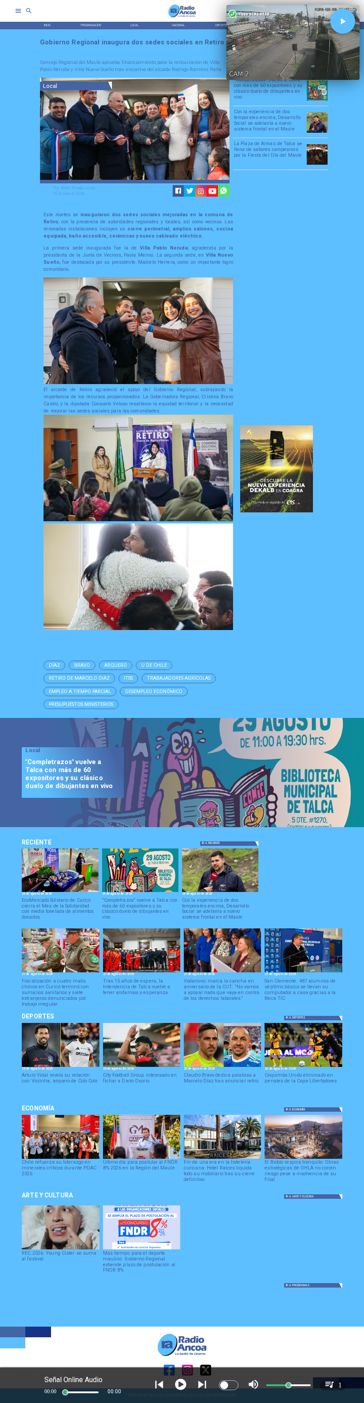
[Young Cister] (60, 1248)
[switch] (228, 1385)
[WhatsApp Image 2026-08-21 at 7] (60, 971)
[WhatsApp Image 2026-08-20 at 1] (141, 971)
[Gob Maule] (141, 1158)
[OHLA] (303, 1158)
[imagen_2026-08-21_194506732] (317, 164)
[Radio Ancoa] (182, 17)
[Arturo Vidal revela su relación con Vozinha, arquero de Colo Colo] (60, 1066)
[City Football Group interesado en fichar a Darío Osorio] (141, 1066)
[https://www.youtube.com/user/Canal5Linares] (212, 191)
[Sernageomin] (60, 1158)
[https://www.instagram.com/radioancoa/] (201, 191)
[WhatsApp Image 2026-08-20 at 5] (303, 971)
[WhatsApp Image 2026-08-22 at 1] (317, 100)
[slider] (65, 1392)
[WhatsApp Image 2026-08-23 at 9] (60, 891)
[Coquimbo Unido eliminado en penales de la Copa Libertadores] (303, 1066)
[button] (54, 665)
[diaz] (222, 1066)
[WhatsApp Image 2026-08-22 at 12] (317, 132)
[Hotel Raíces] (222, 1158)
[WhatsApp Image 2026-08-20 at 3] (222, 971)
